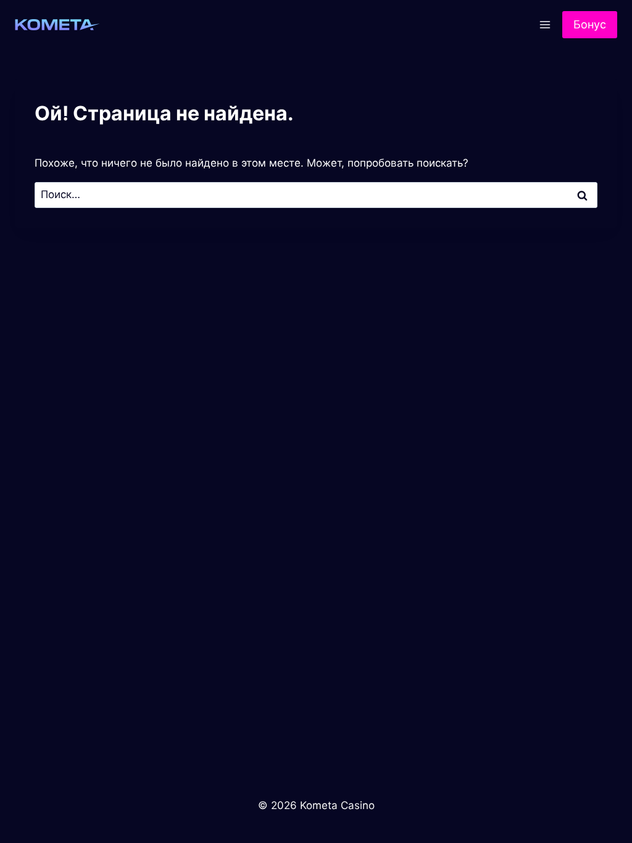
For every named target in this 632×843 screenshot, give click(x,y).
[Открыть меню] (544, 24)
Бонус (589, 24)
